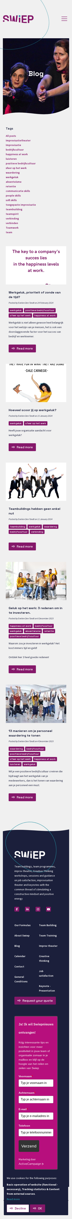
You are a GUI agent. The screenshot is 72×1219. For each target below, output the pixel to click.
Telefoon (24, 1125)
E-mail (23, 1109)
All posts (11, 136)
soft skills (11, 200)
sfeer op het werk (20, 315)
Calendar (19, 956)
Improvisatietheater (18, 141)
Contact (19, 967)
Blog (17, 946)
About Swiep (22, 936)
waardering (50, 526)
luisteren (15, 764)
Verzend (28, 1146)
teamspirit (12, 214)
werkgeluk (16, 310)
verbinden (12, 223)
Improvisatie (13, 145)
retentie (49, 631)
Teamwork (12, 228)
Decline (20, 1208)
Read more (25, 348)
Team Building (47, 925)
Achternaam (27, 1092)
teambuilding (17, 526)
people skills (13, 196)
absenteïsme (33, 631)
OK (40, 1208)
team (9, 232)
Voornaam (26, 1076)
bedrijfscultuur (18, 531)
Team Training (48, 936)
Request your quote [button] (37, 1001)
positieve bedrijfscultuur (39, 310)
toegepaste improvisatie (21, 205)
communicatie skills (18, 191)
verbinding (37, 531)
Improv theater (48, 946)
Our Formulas (22, 925)
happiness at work (45, 315)
